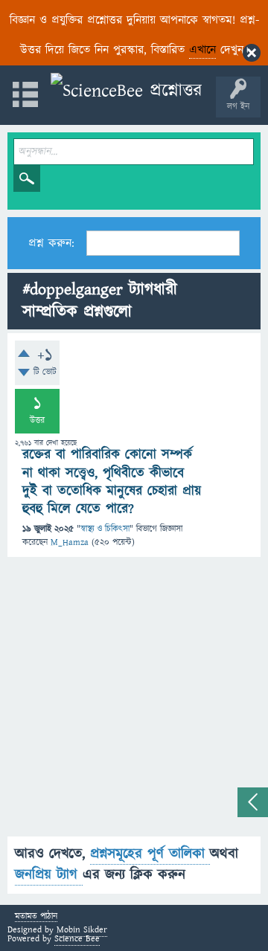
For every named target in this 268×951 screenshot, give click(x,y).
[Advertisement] (134, 702)
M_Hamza (70, 542)
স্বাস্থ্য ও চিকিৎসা (105, 529)
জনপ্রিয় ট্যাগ (49, 875)
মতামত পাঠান (36, 917)
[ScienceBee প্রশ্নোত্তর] (126, 91)
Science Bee (77, 938)
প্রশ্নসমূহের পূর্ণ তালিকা (150, 854)
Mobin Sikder (82, 929)
